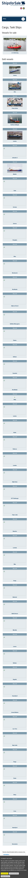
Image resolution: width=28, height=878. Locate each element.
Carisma (15, 207)
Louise (14, 646)
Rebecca (15, 449)
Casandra (15, 373)
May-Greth (14, 745)
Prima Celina (15, 108)
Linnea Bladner (14, 712)
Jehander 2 (15, 157)
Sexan (14, 778)
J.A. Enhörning (14, 52)
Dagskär (15, 679)
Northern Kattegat (15, 124)
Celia (15, 190)
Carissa (15, 223)
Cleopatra (15, 240)
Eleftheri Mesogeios (15, 324)
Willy (15, 399)
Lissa (15, 811)
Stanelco (15, 531)
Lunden (15, 465)
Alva (15, 91)
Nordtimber (15, 389)
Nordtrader (14, 289)
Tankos (14, 340)
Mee (15, 564)
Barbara (15, 663)
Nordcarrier (15, 273)
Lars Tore (15, 728)
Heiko (14, 432)
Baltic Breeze (15, 613)
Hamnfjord (14, 827)
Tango (14, 761)
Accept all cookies (4, 873)
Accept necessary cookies (14, 873)
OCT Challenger (15, 498)
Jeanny (15, 75)
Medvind (15, 597)
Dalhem (15, 356)
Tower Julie (15, 514)
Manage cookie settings (5, 876)
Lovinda (15, 547)
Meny (4, 19)
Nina (15, 256)
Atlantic (15, 174)
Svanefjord (14, 696)
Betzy (15, 794)
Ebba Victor (14, 482)
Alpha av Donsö (14, 305)
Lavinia (14, 141)
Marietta (15, 630)
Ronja (14, 580)
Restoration (15, 844)
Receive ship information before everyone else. (14, 852)
